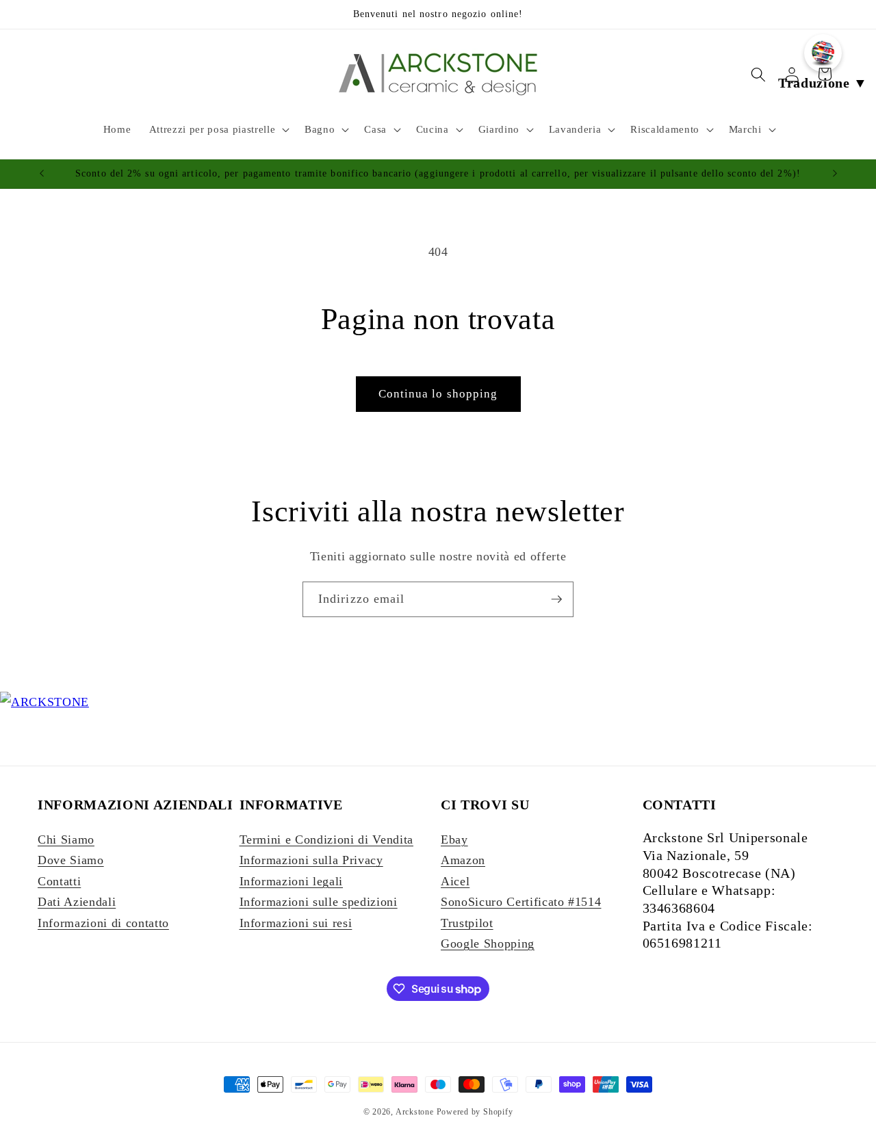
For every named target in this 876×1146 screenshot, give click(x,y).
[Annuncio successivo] (835, 173)
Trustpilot (467, 923)
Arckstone (416, 1112)
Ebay (454, 839)
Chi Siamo (66, 839)
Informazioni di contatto (103, 923)
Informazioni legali (292, 881)
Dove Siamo (71, 860)
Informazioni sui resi (296, 923)
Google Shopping (487, 943)
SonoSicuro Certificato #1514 (521, 902)
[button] (218, 129)
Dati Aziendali (77, 902)
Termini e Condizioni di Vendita (326, 839)
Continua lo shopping (438, 393)
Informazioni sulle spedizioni (319, 902)
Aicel (455, 881)
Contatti (59, 881)
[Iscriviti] (556, 599)
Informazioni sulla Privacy (311, 860)
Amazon (463, 860)
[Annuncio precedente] (42, 173)
